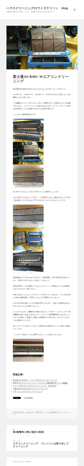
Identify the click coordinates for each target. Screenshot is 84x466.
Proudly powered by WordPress (22, 461)
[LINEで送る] (28, 398)
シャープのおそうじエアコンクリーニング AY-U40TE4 (34, 386)
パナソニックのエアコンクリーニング (28, 392)
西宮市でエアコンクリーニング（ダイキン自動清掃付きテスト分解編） (41, 383)
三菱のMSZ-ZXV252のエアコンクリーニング (30, 389)
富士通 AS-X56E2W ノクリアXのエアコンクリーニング (35, 380)
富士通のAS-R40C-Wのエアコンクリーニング (30, 89)
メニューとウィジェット (75, 12)
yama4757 (30, 412)
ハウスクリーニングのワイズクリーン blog (37, 8)
